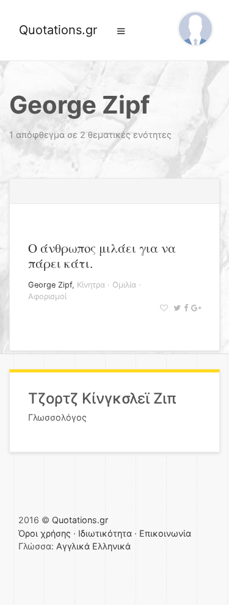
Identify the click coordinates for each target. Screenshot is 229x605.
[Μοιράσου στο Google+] (194, 308)
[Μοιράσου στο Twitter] (175, 308)
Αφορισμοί (47, 296)
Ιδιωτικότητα (105, 533)
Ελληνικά (111, 546)
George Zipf (50, 284)
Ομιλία (124, 284)
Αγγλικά (73, 546)
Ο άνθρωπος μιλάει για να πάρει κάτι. (102, 255)
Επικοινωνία (165, 533)
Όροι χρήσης (44, 533)
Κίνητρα (91, 284)
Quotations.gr (58, 30)
